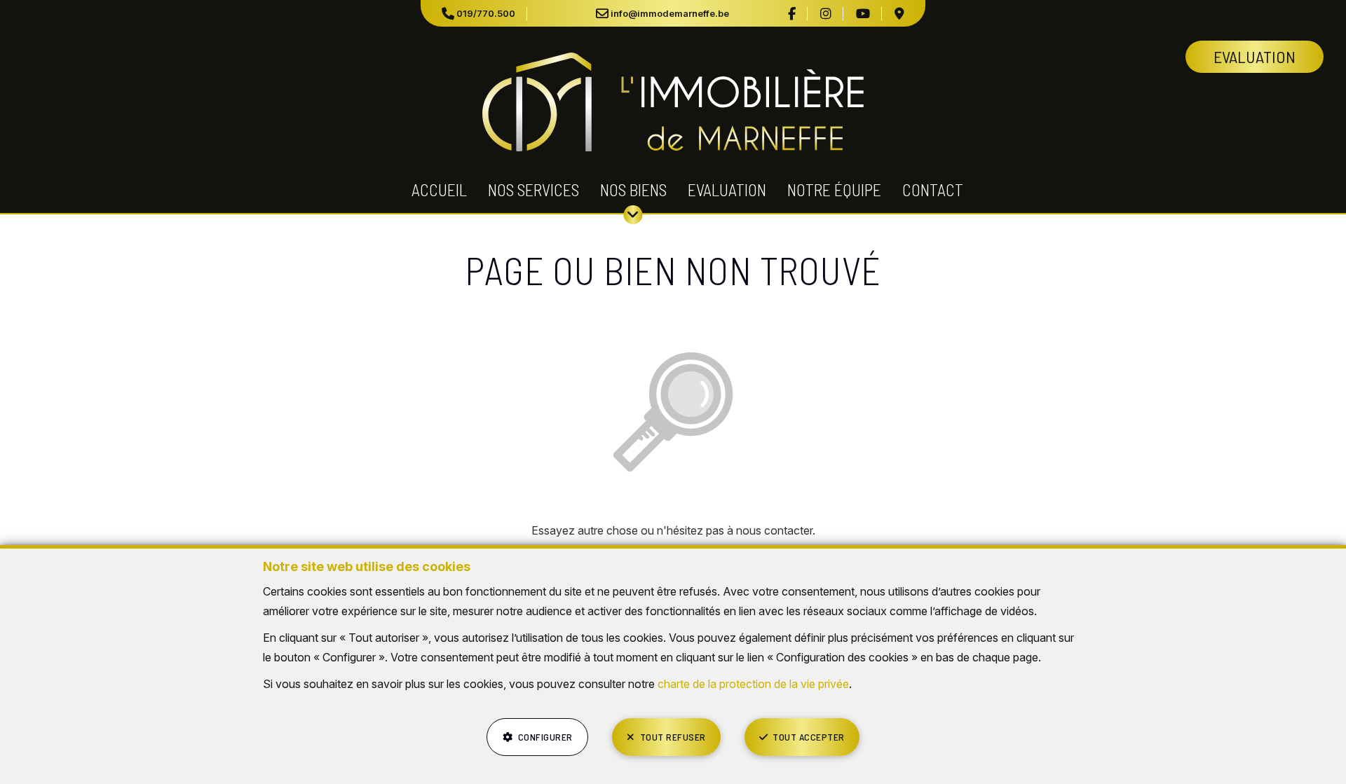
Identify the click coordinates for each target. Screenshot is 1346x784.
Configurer (545, 737)
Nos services (533, 189)
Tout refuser (673, 737)
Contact (932, 189)
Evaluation (727, 189)
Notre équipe (834, 189)
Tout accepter (809, 737)
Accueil (439, 189)
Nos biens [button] (633, 189)
